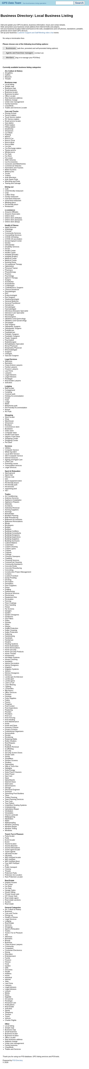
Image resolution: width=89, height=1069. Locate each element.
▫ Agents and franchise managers (18, 53)
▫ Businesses (10, 48)
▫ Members (9, 57)
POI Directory (17, 1060)
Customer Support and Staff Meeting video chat (35, 33)
